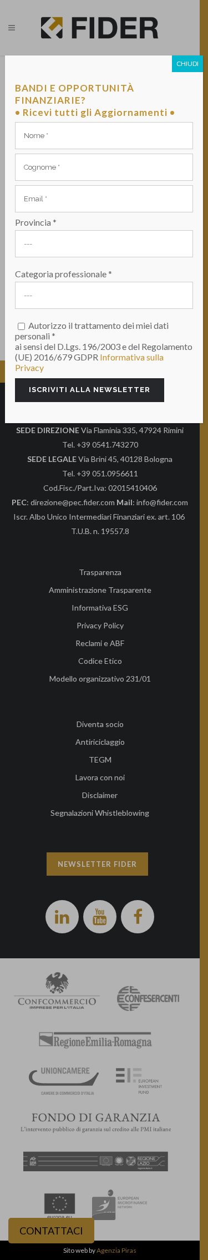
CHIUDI (187, 63)
